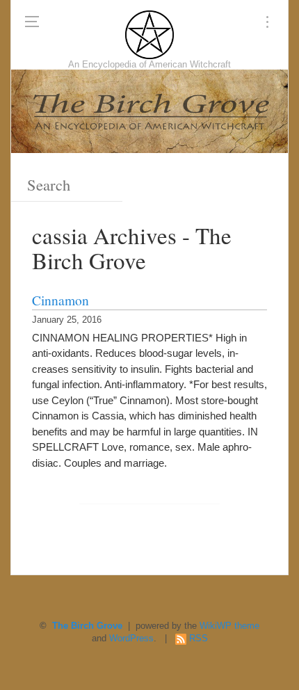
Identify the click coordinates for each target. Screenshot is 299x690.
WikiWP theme (229, 626)
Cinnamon (60, 300)
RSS (198, 638)
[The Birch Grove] (149, 34)
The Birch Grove (87, 626)
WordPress (131, 638)
